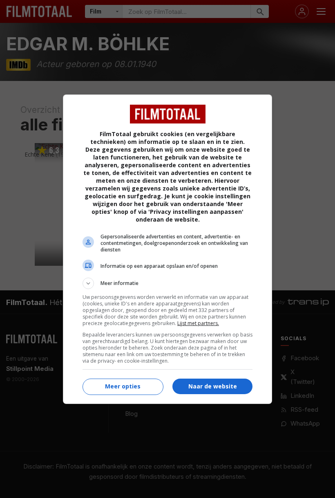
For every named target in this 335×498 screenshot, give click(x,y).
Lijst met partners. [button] (198, 323)
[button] (167, 283)
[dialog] (167, 249)
